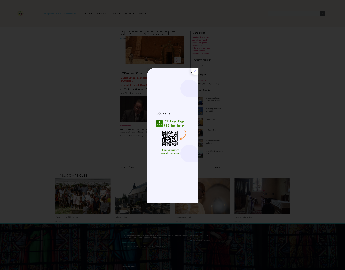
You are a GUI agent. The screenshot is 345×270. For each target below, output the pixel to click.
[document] (172, 135)
